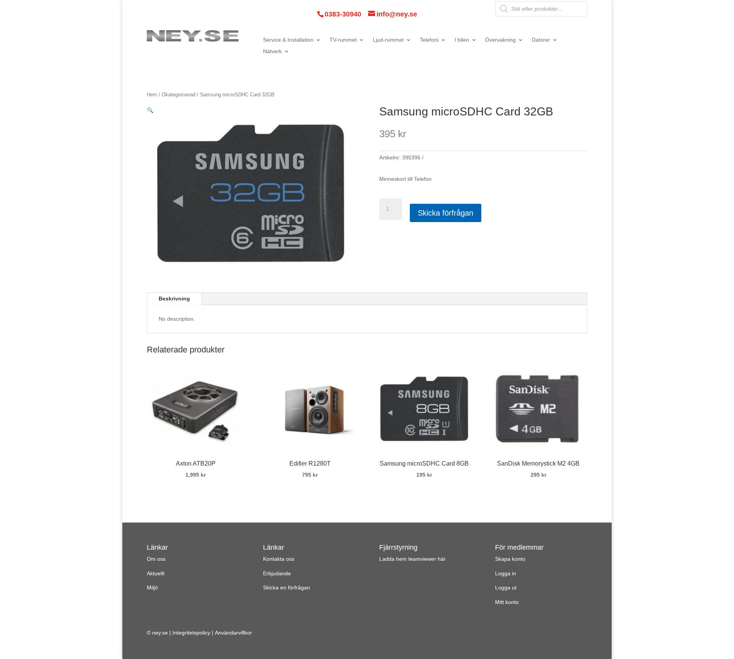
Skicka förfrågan (445, 213)
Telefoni (429, 40)
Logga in (505, 573)
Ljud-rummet (388, 40)
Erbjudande (277, 573)
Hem (152, 94)
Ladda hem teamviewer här (412, 559)
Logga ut (505, 587)
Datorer (541, 40)
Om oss (156, 559)
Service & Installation (288, 40)
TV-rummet (343, 40)
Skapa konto (510, 559)
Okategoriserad (178, 94)
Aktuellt (155, 573)
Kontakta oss (278, 559)
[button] (150, 110)
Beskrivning (174, 298)
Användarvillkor (233, 633)
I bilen (462, 40)
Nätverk (272, 51)
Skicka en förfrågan (286, 587)
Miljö (152, 587)
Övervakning (500, 40)
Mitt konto (507, 602)
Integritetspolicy (191, 633)
